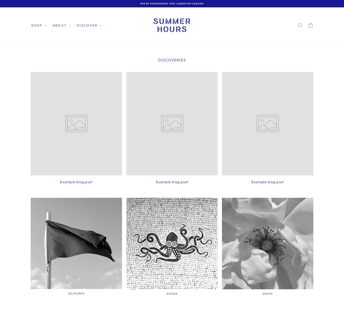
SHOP (37, 25)
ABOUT (60, 25)
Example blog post (76, 182)
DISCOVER (88, 25)
